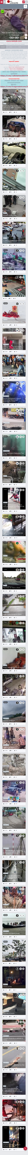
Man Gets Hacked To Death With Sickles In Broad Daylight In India (13, 426)
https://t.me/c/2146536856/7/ (17, 69)
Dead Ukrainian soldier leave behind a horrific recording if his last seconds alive (13, 107)
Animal (5, 319)
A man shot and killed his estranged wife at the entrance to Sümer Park (13, 160)
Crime (5, 475)
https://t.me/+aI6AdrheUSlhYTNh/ (16, 67)
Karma (5, 292)
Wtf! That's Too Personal (11, 375)
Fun (5, 691)
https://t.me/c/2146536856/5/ (16, 68)
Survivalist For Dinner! (10, 322)
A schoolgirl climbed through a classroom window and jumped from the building (14, 267)
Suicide (5, 186)
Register (26, 1)
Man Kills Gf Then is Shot (11, 588)
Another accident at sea (11, 933)
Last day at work (8, 1013)
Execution (6, 422)
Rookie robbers (8, 694)
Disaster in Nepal (9, 721)
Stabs (5, 213)
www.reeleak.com (14, 41)
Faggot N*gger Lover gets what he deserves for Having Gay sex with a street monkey (13, 559)
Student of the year (9, 215)
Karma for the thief (9, 295)
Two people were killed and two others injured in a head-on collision (14, 134)
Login (23, 1)
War (5, 103)
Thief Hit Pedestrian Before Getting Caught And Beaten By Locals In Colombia (13, 506)
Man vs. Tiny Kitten (9, 1120)
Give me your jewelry (10, 907)
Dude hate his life (9, 189)
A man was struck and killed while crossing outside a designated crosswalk (12, 852)
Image (5, 303)
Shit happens (7, 827)
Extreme (6, 372)
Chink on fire (7, 987)
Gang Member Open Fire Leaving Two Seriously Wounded (11, 480)
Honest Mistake (8, 800)
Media (5, 90)
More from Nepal (9, 747)
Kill (5, 1086)
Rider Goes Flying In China (12, 614)
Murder (6, 156)
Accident (6, 130)
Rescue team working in (11, 774)
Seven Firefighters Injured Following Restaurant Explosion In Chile (12, 400)
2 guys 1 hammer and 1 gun (12, 641)
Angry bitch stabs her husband (13, 667)
